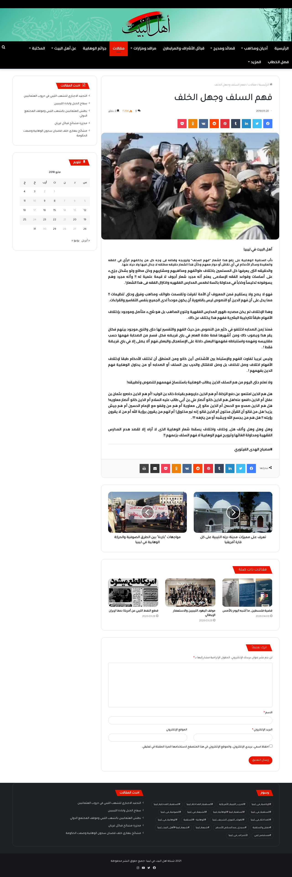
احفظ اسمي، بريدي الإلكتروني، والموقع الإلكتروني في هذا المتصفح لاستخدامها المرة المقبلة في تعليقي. (205, 747)
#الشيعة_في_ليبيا (197, 812)
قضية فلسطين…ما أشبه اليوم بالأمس (247, 611)
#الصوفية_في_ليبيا (171, 812)
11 (25, 201)
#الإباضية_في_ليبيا (261, 804)
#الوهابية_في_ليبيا (167, 820)
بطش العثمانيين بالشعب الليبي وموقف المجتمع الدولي (105, 818)
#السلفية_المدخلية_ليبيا (167, 804)
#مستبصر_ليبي (262, 835)
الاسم (268, 712)
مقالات (119, 48)
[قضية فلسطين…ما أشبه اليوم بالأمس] (247, 592)
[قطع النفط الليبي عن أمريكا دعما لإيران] (133, 592)
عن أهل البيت (65, 48)
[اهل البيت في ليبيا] (146, 24)
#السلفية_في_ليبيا (261, 812)
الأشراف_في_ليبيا (238, 835)
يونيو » (75, 240)
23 (44, 220)
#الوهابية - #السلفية (195, 820)
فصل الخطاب (278, 61)
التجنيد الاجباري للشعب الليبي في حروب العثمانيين (55, 96)
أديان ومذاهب (256, 48)
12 (85, 210)
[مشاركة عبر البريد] (154, 468)
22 (54, 220)
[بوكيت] (182, 123)
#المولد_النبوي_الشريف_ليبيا (228, 820)
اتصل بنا (229, 4)
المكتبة (38, 48)
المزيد (256, 61)
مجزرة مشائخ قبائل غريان (71, 123)
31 (35, 229)
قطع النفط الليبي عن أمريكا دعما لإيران (133, 611)
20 (74, 220)
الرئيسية (281, 48)
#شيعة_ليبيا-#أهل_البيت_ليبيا (173, 827)
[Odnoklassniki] (192, 123)
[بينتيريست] (224, 123)
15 (54, 210)
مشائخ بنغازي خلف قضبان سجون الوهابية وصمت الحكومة (103, 833)
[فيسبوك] (267, 123)
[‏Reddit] (214, 123)
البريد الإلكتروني (262, 730)
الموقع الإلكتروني (176, 730)
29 (54, 229)
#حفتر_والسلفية (262, 827)
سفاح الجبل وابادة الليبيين (70, 103)
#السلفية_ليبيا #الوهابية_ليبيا (229, 812)
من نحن (244, 4)
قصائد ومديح (224, 48)
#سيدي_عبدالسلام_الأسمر (231, 827)
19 (85, 220)
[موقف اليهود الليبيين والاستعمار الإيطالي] (190, 592)
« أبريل (85, 240)
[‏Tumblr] (235, 123)
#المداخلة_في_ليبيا (261, 820)
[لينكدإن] (246, 123)
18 (24, 210)
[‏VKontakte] (203, 123)
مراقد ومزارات (144, 48)
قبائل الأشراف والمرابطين (183, 48)
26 (84, 229)
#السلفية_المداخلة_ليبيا (200, 804)
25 (24, 220)
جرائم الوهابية (94, 48)
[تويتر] (257, 123)
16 (44, 210)
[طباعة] (144, 468)
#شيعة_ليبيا (202, 827)
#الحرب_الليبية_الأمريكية (232, 804)
